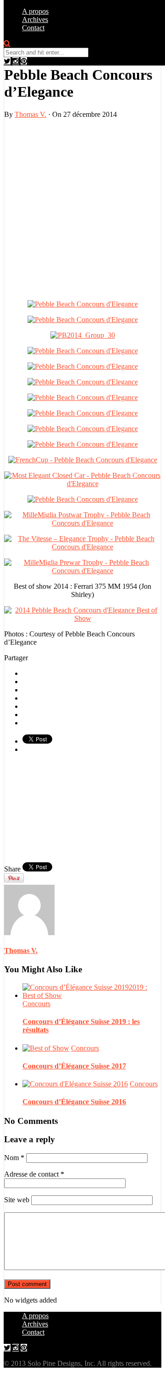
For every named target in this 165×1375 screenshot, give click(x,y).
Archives (35, 19)
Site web (16, 1200)
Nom (14, 1157)
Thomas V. (30, 114)
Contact (33, 28)
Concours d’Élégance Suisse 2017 (74, 1066)
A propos (35, 11)
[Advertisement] (82, 208)
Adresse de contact (34, 1174)
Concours (36, 1004)
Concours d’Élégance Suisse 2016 (74, 1102)
